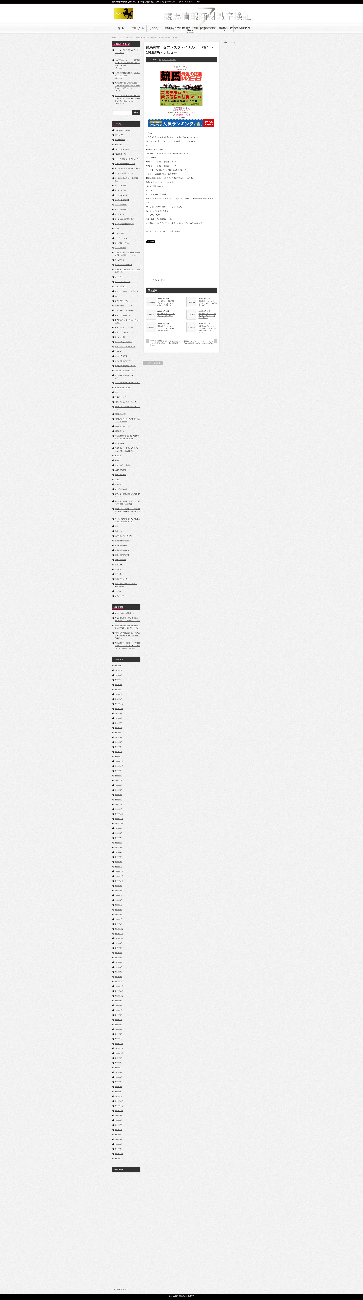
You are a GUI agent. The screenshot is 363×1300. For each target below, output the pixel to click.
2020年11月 (119, 761)
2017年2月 (118, 977)
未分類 (117, 460)
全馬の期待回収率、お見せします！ (127, 383)
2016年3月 (118, 1029)
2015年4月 (118, 1082)
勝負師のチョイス (121, 397)
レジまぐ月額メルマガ (122, 361)
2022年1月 (118, 699)
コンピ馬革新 (119, 260)
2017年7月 (118, 953)
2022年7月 (118, 670)
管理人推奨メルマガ (122, 550)
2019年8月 (118, 833)
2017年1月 (118, 981)
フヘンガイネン (120, 337)
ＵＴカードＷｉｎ (121, 596)
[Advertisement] (189, 263)
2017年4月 (118, 967)
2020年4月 (118, 795)
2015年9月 (118, 1058)
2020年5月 (118, 790)
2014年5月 (118, 1134)
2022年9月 (118, 665)
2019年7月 (118, 838)
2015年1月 (118, 1096)
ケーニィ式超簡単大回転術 (124, 224)
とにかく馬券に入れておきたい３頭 (127, 168)
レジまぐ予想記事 (121, 356)
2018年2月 (118, 919)
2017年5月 (118, 962)
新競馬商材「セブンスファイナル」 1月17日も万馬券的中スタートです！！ (208, 329)
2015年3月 (118, 1087)
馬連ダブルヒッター (122, 579)
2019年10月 (119, 823)
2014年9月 (118, 1115)
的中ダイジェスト (121, 489)
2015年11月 (119, 1048)
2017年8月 (118, 948)
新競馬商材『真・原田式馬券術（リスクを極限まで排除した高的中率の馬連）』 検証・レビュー (127, 85)
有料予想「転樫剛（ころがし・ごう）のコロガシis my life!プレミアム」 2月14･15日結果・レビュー (165, 343)
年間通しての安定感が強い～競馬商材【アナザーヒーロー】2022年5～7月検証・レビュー (127, 635)
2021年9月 (118, 713)
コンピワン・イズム (122, 243)
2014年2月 (118, 1149)
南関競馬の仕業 (120, 414)
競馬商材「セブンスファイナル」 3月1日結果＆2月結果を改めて (166, 328)
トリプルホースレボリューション (126, 327)
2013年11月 (119, 1158)
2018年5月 (118, 905)
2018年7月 (118, 895)
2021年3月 (118, 742)
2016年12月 (119, 986)
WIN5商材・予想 (120, 154)
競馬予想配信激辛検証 (122, 540)
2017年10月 (119, 938)
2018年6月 (118, 900)
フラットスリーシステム (123, 342)
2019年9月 (118, 828)
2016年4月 (118, 1024)
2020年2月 (118, 804)
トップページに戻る (153, 363)
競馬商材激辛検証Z (186, 1296)
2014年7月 (118, 1125)
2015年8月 (118, 1063)
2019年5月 (118, 847)
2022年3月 (118, 689)
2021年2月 (118, 747)
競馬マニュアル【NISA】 (123, 536)
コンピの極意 (119, 233)
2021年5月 (118, 732)
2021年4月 (118, 737)
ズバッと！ (119, 296)
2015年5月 (118, 1077)
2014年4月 (118, 1139)
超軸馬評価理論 (120, 560)
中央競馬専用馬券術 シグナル (125, 366)
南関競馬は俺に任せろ (122, 426)
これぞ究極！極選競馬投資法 (125, 164)
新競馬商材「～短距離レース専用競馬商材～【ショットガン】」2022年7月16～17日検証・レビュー (127, 645)
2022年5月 (118, 680)
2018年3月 (118, 914)
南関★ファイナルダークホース (126, 402)
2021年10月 (119, 709)
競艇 (116, 526)
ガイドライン (119, 214)
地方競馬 (118, 455)
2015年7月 (118, 1067)
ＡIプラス (118, 591)
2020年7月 (118, 780)
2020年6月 (118, 785)
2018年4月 (118, 909)
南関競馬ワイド (120, 431)
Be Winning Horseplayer (123, 130)
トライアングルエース (122, 315)
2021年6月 (118, 728)
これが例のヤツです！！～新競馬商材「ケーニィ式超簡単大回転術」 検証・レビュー (127, 62)
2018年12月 (119, 871)
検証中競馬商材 (120, 475)
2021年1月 (118, 752)
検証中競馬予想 (120, 470)
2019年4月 (118, 852)
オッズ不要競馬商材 (122, 200)
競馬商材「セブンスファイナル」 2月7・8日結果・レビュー (207, 316)
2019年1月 (118, 866)
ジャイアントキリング (122, 282)
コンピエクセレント (122, 238)
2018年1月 (118, 924)
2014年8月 (118, 1120)
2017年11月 (119, 933)
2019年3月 (118, 857)
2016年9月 (118, 1000)
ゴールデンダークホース (123, 265)
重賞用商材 (119, 564)
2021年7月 (118, 723)
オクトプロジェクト (122, 195)
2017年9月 (118, 943)
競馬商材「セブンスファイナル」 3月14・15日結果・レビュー (208, 303)
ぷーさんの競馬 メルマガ (124, 173)
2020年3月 (118, 799)
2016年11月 (119, 991)
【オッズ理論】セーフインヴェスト (127, 159)
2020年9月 (118, 771)
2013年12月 (119, 1154)
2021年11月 (119, 704)
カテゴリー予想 (120, 209)
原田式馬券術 (119, 443)
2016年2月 (118, 1034)
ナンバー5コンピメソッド (124, 332)
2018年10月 (119, 881)
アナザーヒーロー (121, 190)
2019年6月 (118, 842)
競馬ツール (119, 531)
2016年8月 (118, 1005)
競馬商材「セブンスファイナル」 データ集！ (166, 315)
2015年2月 (118, 1091)
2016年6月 (118, 1015)
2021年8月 (118, 718)
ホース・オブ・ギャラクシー (125, 346)
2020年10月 (119, 766)
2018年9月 (118, 886)
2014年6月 (118, 1130)
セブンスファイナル (126, 37)
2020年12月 (119, 756)
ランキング (119, 351)
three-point (118, 144)
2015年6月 (118, 1072)
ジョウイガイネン (121, 286)
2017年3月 (118, 972)
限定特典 (118, 574)
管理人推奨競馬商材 (122, 555)
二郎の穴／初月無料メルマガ (125, 370)
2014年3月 (118, 1144)
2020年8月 (118, 775)
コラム (117, 228)
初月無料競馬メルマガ (122, 387)
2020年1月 (118, 809)
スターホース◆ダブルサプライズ (126, 291)
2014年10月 (119, 1111)
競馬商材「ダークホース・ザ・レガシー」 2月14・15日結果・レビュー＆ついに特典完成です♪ (198, 343)
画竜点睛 (118, 484)
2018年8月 (118, 890)
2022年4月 (118, 685)
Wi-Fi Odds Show (122, 149)
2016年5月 (118, 1020)
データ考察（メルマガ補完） (125, 310)
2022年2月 (118, 694)
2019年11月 (119, 819)
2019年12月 (119, 814)
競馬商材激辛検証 (121, 545)
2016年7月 (118, 1010)
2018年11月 (119, 876)
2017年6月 (118, 957)
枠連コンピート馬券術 (122, 465)
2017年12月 (119, 929)
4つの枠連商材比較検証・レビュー (127, 613)
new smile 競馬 (120, 140)
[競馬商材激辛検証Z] (123, 17)
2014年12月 (119, 1101)
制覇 (116, 392)
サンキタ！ (119, 277)
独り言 (117, 479)
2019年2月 (118, 862)
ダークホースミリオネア (123, 305)
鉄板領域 (118, 569)
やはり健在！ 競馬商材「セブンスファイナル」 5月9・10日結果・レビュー (166, 304)
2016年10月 (119, 996)
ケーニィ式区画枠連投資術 (124, 219)
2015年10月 (119, 1053)
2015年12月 (119, 1044)
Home (114, 37)
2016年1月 (118, 1039)
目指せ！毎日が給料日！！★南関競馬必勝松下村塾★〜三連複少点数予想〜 (127, 511)
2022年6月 (118, 675)
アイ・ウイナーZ (121, 185)
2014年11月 (119, 1106)
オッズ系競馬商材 (121, 204)
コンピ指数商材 (120, 247)
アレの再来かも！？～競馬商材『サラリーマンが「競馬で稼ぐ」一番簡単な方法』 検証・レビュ (127, 98)
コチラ (186, 231)
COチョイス (119, 135)
